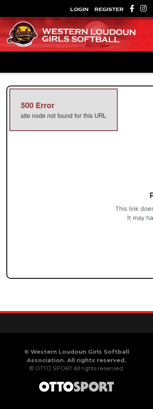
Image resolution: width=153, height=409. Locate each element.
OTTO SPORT (53, 368)
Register (109, 9)
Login (79, 9)
